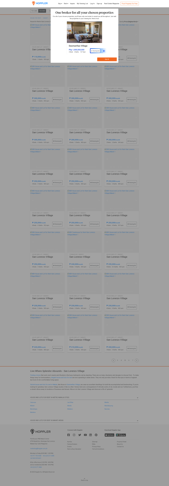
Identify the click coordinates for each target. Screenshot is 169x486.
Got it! (107, 59)
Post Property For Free (130, 4)
